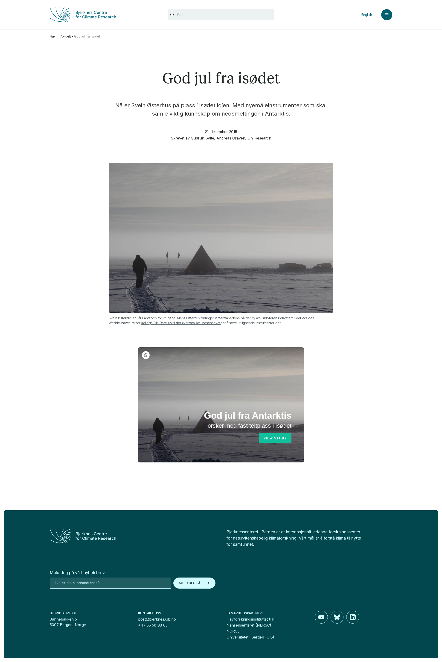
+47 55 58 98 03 (153, 625)
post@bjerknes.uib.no (157, 619)
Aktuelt (66, 36)
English (366, 15)
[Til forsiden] (103, 14)
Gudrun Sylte (202, 138)
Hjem (53, 36)
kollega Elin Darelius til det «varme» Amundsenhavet (181, 323)
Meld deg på (189, 583)
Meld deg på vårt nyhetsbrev (77, 572)
